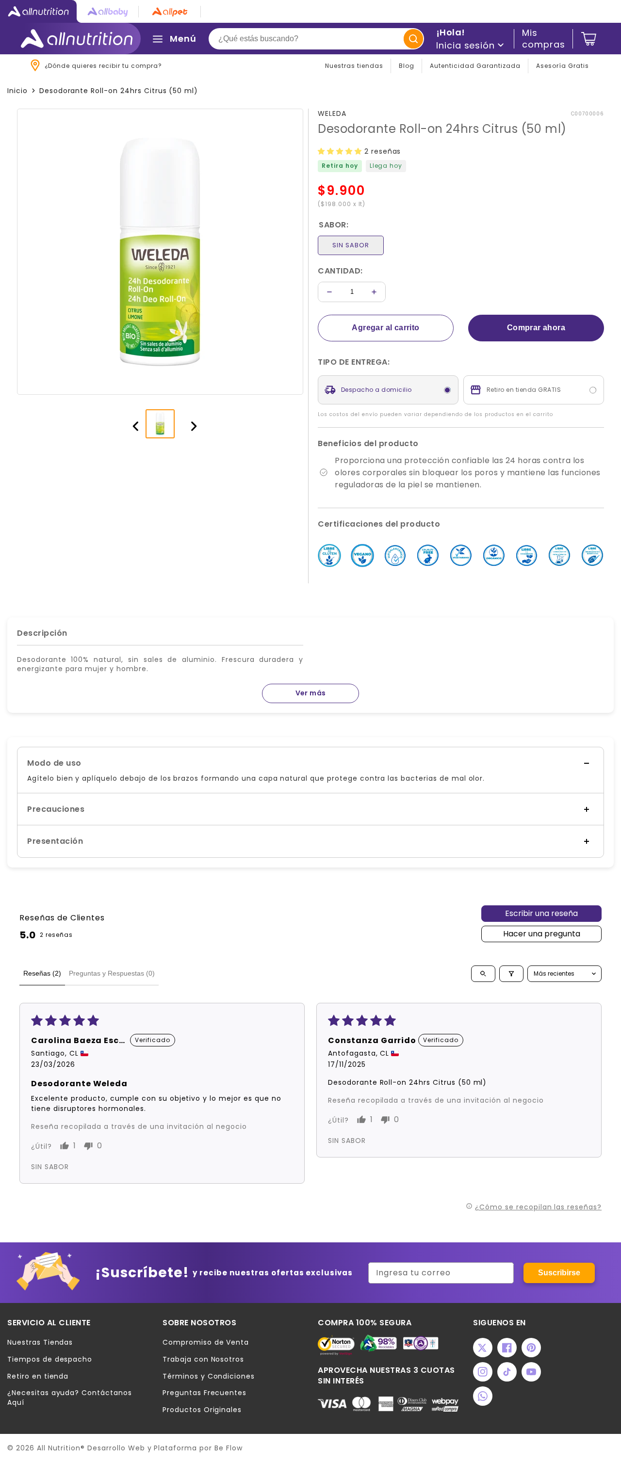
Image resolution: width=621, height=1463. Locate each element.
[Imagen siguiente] (189, 424)
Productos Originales (202, 1410)
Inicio (17, 91)
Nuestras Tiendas (40, 1342)
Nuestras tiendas (354, 66)
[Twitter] (483, 1347)
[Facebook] (507, 1347)
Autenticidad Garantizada (475, 66)
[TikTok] (507, 1372)
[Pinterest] (531, 1347)
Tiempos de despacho (49, 1359)
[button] (341, 151)
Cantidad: (340, 270)
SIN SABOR (350, 245)
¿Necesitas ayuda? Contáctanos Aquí (69, 1397)
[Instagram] (483, 1372)
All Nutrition (59, 1448)
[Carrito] (589, 39)
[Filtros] (511, 973)
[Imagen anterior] (131, 424)
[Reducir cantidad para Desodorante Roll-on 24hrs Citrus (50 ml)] (329, 292)
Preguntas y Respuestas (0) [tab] (112, 973)
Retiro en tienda (37, 1376)
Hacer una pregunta (541, 933)
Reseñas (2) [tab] (42, 973)
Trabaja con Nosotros (203, 1359)
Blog (406, 66)
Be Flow (228, 1448)
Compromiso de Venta (206, 1342)
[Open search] (483, 973)
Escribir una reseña (541, 913)
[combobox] (316, 38)
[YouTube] (531, 1372)
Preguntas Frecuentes (204, 1393)
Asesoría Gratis (562, 66)
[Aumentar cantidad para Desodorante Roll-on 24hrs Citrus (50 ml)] (374, 292)
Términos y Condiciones (209, 1376)
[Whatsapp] (483, 1396)
